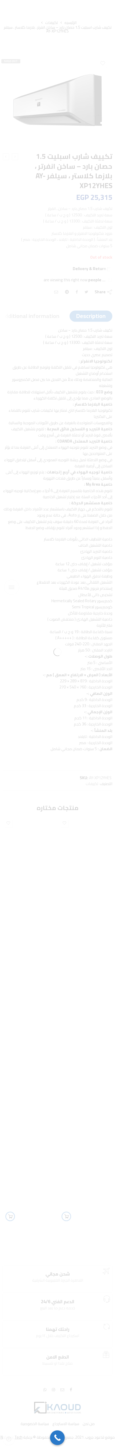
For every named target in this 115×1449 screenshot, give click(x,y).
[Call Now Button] (57, 1437)
